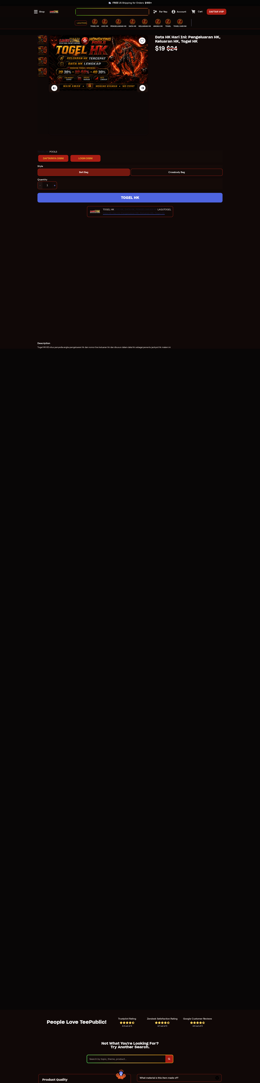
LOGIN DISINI (85, 158)
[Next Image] (142, 88)
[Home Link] (54, 12)
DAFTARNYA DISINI (53, 158)
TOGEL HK (130, 197)
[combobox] (109, 11)
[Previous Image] (54, 88)
